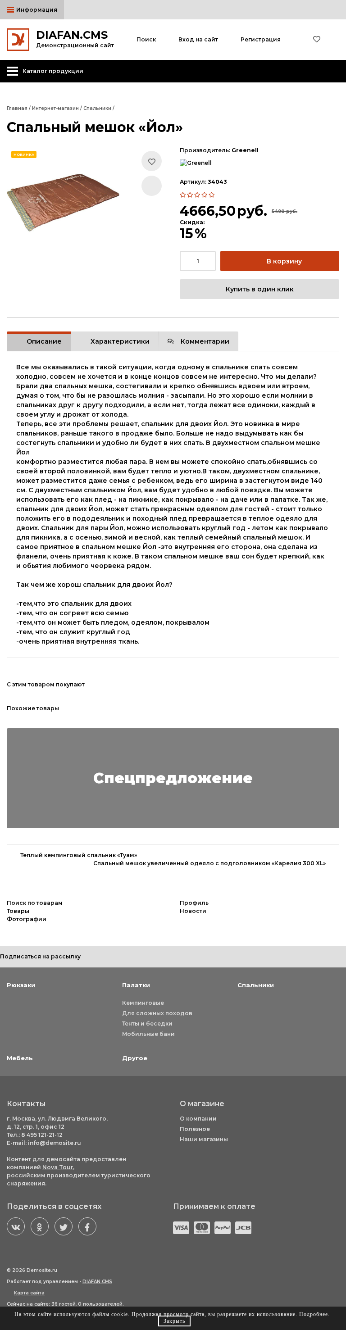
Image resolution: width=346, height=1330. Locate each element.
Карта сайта (29, 1293)
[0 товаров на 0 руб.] (336, 39)
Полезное (195, 1129)
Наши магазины (204, 1139)
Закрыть (174, 1321)
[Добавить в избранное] (151, 161)
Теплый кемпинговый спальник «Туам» (78, 855)
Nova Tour (57, 1167)
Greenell (245, 150)
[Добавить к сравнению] (151, 186)
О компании (198, 1118)
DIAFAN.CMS (97, 1282)
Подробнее (313, 1314)
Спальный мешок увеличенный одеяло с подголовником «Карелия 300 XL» (209, 863)
